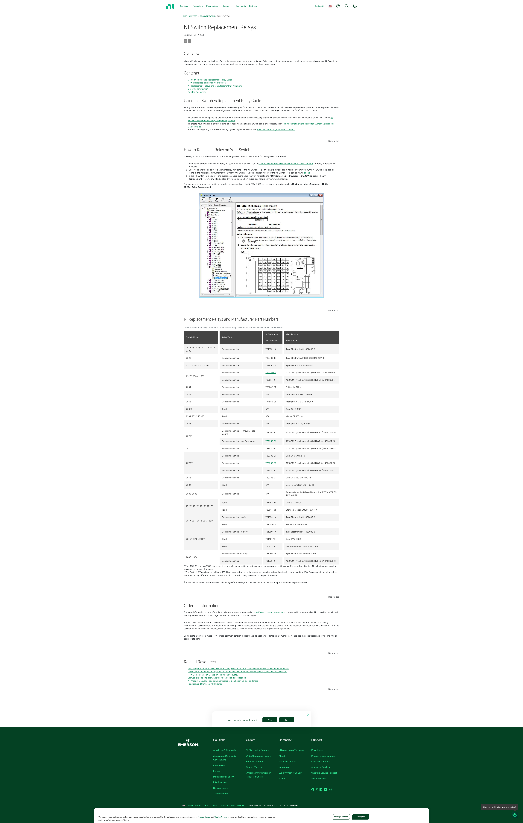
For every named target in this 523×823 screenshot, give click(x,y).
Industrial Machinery (223, 776)
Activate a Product (320, 767)
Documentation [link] (207, 16)
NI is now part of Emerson (291, 750)
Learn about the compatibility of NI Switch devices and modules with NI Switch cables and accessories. (237, 671)
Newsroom (284, 767)
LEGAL (206, 805)
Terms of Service (254, 767)
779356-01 (270, 372)
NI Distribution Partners (257, 750)
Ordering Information (198, 89)
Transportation (220, 793)
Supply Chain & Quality (290, 772)
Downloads (317, 750)
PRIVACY (224, 805)
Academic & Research (224, 750)
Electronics (219, 765)
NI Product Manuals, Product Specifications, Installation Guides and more (223, 681)
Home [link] (184, 16)
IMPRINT (215, 805)
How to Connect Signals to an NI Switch (276, 129)
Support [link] (193, 16)
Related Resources (197, 92)
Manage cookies (237, 805)
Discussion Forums (320, 761)
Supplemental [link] (223, 16)
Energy (216, 770)
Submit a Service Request (324, 772)
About (282, 755)
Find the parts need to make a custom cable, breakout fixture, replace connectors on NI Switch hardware (238, 668)
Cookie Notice (220, 816)
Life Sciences (220, 782)
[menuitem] (184, 6)
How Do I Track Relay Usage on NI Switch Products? (213, 674)
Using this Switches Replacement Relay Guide (210, 79)
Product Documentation (323, 755)
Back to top (333, 141)
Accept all (360, 817)
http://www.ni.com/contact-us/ (268, 612)
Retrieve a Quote (254, 761)
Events (282, 778)
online (307, 172)
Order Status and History (258, 755)
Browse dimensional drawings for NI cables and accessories (217, 677)
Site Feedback (318, 778)
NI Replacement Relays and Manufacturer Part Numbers (215, 86)
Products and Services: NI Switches (205, 684)
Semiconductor (221, 787)
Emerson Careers (287, 761)
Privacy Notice (204, 816)
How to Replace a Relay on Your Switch (207, 82)
